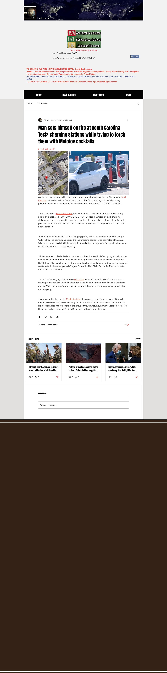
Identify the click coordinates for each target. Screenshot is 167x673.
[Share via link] (57, 317)
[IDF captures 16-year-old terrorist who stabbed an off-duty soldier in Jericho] (43, 353)
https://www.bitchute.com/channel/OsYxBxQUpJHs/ (74, 58)
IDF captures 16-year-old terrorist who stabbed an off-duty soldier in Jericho (43, 369)
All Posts (29, 103)
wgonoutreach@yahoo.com (105, 81)
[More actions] (127, 120)
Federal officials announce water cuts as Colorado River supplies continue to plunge (83, 369)
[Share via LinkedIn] (51, 317)
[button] (138, 104)
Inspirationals (43, 103)
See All (138, 338)
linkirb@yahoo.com (83, 69)
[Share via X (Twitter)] (45, 317)
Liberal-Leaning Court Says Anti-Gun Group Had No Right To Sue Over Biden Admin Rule (122, 369)
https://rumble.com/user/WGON (65, 53)
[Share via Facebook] (39, 317)
